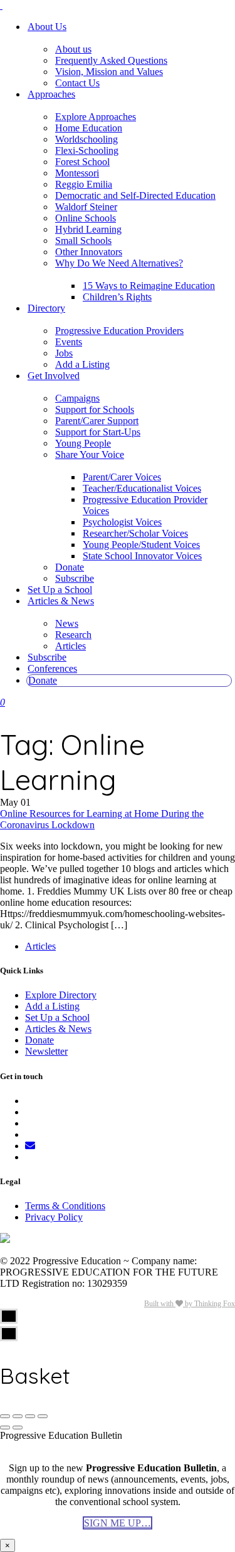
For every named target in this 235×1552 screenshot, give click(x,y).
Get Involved (54, 375)
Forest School (82, 161)
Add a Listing (82, 364)
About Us (47, 26)
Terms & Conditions (65, 1205)
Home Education (88, 128)
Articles (70, 646)
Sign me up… (117, 1523)
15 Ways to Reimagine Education (149, 285)
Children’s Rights (117, 297)
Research (73, 634)
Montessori (77, 173)
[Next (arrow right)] (18, 1427)
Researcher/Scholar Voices (135, 533)
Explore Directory (61, 995)
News (66, 623)
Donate (69, 567)
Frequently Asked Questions (111, 60)
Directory (46, 308)
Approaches (51, 94)
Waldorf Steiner (86, 206)
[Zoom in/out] (43, 1416)
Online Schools (85, 218)
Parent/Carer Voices (122, 477)
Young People (83, 443)
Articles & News (61, 601)
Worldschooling (86, 139)
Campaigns (77, 398)
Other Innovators (88, 251)
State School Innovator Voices (142, 555)
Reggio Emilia (83, 184)
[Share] (18, 1416)
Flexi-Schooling (86, 150)
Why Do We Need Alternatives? (119, 263)
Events (68, 342)
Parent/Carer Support (96, 420)
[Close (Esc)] (5, 1416)
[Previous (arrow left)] (5, 1427)
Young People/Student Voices (141, 544)
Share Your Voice (89, 454)
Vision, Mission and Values (109, 71)
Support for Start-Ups (97, 432)
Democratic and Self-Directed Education (135, 195)
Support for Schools (94, 409)
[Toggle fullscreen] (30, 1416)
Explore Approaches (95, 116)
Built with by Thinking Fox (189, 1303)
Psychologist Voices (122, 522)
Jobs (64, 353)
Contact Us (77, 83)
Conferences (52, 668)
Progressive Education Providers (119, 330)
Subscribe (74, 578)
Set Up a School (60, 589)
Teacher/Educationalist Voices (142, 488)
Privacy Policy (54, 1217)
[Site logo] (1, 5)
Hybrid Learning (88, 229)
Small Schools (83, 240)
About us (73, 49)
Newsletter (46, 1051)
